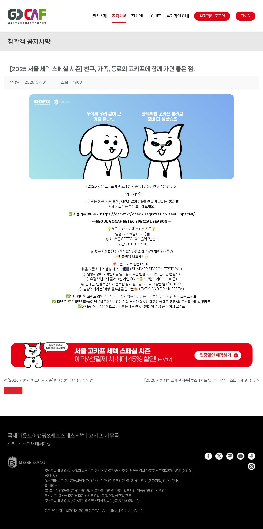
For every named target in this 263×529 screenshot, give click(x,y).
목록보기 (13, 390)
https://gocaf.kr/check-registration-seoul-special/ (147, 214)
